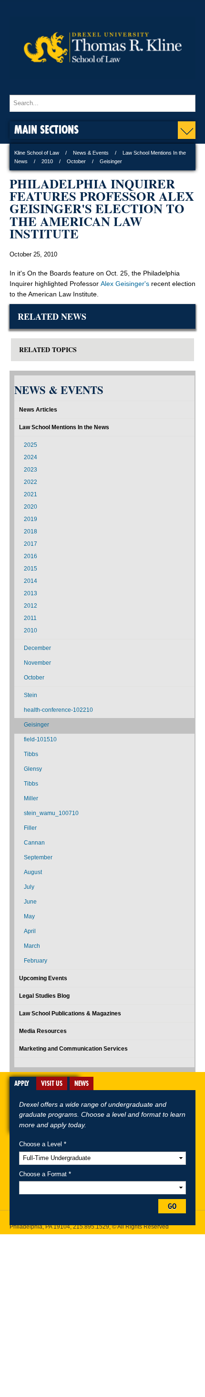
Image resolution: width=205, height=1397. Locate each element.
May (29, 916)
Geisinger (36, 724)
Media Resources (43, 1031)
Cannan (34, 842)
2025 (30, 445)
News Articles (38, 409)
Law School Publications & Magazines (70, 1013)
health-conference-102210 (58, 710)
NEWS (81, 1083)
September (38, 857)
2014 (30, 581)
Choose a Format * (45, 1174)
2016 (30, 556)
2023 (30, 469)
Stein (30, 695)
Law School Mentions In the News (64, 427)
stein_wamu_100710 (51, 813)
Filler (30, 828)
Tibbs (31, 754)
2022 (30, 482)
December (37, 648)
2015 (30, 568)
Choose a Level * (42, 1144)
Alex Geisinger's (125, 283)
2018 (30, 531)
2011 (30, 618)
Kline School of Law (36, 153)
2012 (30, 605)
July (29, 887)
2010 (47, 161)
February (35, 960)
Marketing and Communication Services (73, 1048)
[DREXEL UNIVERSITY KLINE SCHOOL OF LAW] (102, 85)
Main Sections (46, 129)
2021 (30, 494)
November (37, 662)
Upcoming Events (43, 978)
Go (172, 1206)
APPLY (21, 1083)
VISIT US (51, 1083)
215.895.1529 (91, 1226)
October (76, 161)
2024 (30, 457)
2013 (30, 593)
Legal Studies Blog (44, 996)
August (33, 872)
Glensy (33, 769)
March (32, 946)
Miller (31, 798)
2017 (30, 544)
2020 (30, 506)
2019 (30, 519)
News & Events (91, 153)
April (30, 931)
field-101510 (40, 739)
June (30, 901)
